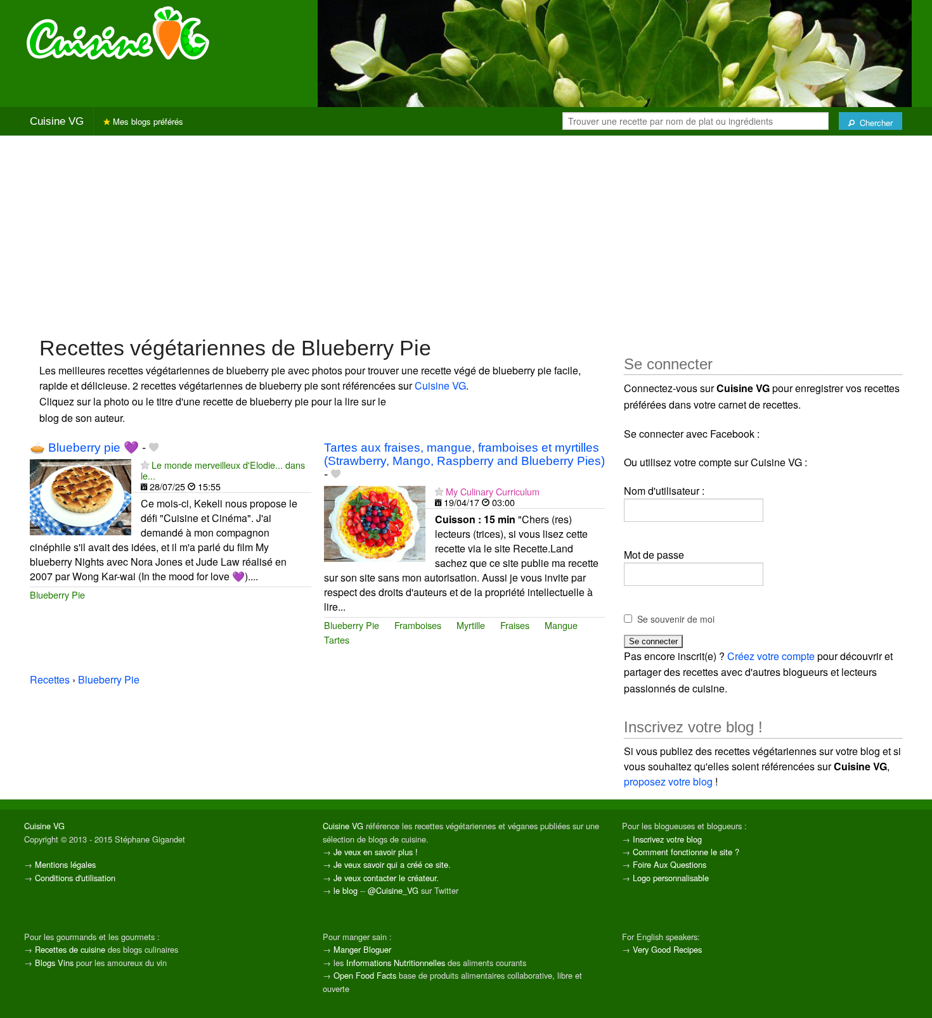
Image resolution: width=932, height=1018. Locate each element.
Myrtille (470, 625)
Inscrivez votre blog (667, 839)
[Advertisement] (466, 234)
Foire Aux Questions (669, 864)
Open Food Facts (364, 975)
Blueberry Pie (57, 594)
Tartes (336, 639)
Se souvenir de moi (676, 619)
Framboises (417, 625)
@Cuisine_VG (393, 890)
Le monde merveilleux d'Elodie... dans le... (223, 470)
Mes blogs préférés (146, 121)
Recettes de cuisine (70, 949)
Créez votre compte (771, 656)
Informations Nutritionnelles (395, 963)
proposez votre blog (668, 781)
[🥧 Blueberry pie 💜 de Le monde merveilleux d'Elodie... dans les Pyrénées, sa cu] (80, 495)
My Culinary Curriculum (493, 491)
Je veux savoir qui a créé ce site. (392, 864)
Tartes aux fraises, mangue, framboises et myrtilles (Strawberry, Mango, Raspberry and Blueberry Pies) (464, 454)
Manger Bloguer (362, 949)
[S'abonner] (145, 464)
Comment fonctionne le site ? (686, 852)
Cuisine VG (57, 121)
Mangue (561, 625)
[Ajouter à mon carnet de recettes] (154, 447)
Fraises (514, 625)
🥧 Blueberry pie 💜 (84, 447)
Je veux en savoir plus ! (375, 852)
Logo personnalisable (671, 878)
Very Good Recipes (667, 949)
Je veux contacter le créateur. (386, 878)
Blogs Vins (54, 963)
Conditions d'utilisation (75, 878)
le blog (345, 890)
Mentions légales (65, 864)
